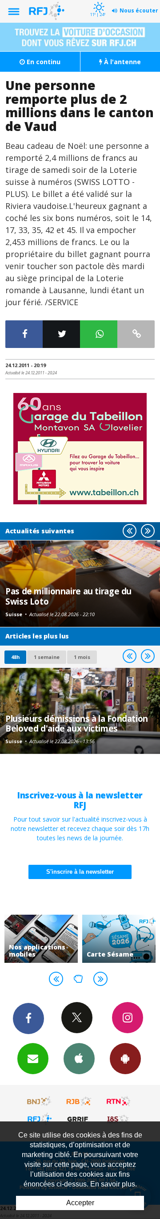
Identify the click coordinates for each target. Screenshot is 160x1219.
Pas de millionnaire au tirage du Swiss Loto (68, 595)
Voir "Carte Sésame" (119, 939)
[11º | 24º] (97, 1)
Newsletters (32, 1058)
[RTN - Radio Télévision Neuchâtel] (119, 1101)
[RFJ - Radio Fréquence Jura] (39, 1118)
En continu (42, 61)
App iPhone (79, 1058)
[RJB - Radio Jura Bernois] (79, 1101)
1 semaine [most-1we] (47, 657)
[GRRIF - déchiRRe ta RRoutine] (79, 1118)
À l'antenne (121, 61)
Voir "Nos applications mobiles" (41, 939)
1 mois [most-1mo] (82, 657)
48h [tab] (15, 657)
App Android (125, 1058)
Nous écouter (139, 10)
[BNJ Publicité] (39, 1101)
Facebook (28, 1018)
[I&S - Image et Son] (119, 1118)
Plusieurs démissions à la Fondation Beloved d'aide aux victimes (76, 723)
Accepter (80, 1203)
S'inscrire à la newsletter (80, 871)
